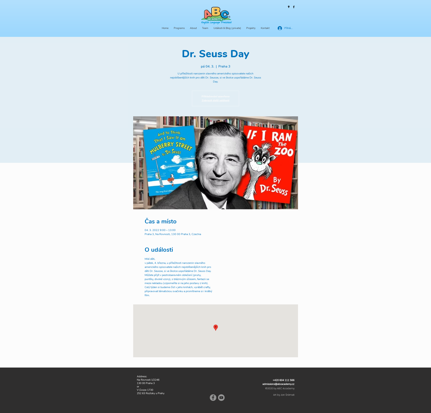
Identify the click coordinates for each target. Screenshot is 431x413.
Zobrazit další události (215, 100)
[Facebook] (293, 7)
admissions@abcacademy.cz (278, 384)
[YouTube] (221, 397)
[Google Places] (288, 7)
